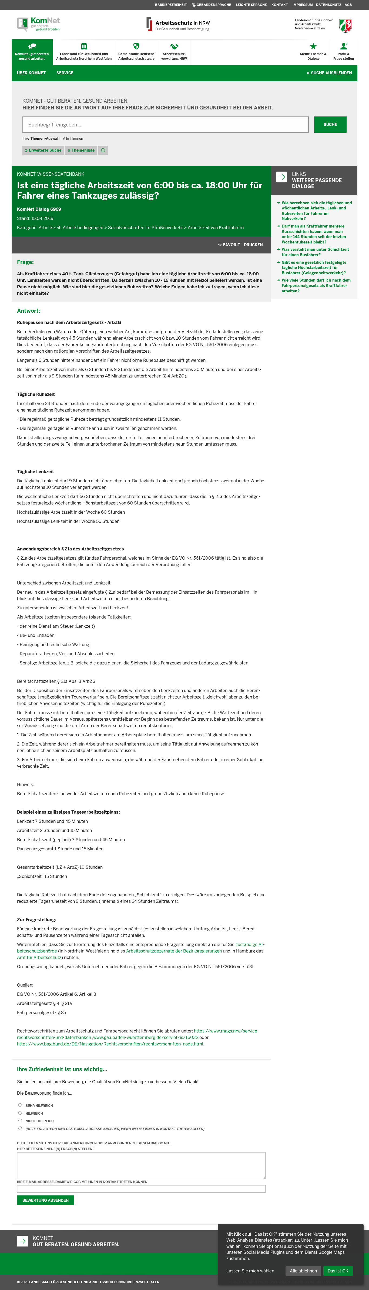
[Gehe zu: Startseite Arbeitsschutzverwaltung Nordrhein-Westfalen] (178, 24)
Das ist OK (338, 1271)
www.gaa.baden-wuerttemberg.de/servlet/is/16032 (145, 1037)
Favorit (231, 244)
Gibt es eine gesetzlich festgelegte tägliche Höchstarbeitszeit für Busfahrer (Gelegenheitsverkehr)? (314, 267)
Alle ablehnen (303, 1271)
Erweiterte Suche (45, 150)
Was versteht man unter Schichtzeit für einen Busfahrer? (315, 252)
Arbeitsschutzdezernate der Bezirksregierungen (174, 951)
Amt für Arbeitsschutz (39, 957)
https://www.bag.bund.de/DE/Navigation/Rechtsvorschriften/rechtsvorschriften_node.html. (110, 1044)
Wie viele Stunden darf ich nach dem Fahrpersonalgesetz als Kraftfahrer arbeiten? (316, 285)
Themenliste (83, 150)
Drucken (253, 244)
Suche (331, 73)
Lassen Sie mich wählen (250, 1271)
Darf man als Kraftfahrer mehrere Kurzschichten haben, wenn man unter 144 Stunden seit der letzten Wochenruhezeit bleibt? (314, 234)
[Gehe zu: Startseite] (38, 24)
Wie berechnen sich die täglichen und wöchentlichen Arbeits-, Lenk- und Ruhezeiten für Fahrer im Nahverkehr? (317, 210)
